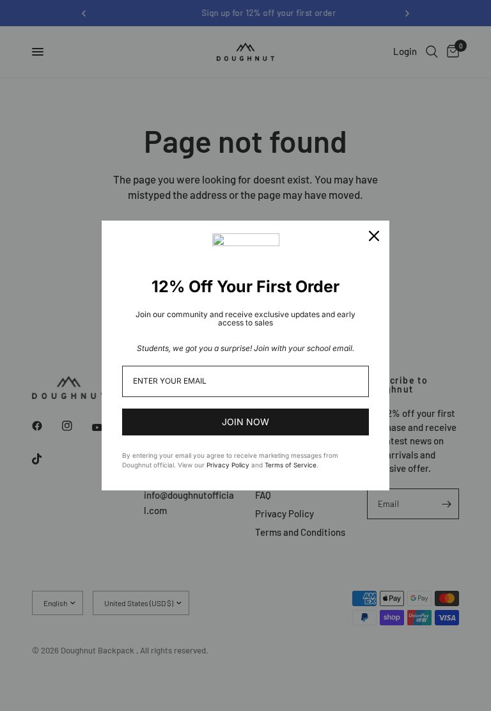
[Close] (374, 236)
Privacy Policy (228, 465)
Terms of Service (290, 465)
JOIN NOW (245, 421)
